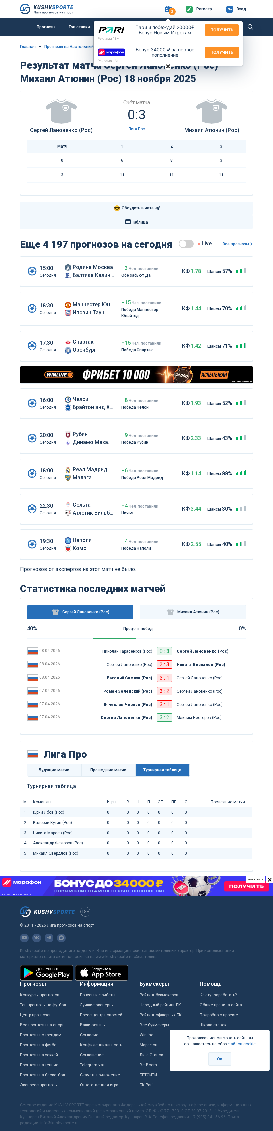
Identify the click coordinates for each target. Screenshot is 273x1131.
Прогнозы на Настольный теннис (76, 46)
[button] (168, 9)
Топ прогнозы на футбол (43, 1005)
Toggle (186, 244)
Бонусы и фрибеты (97, 995)
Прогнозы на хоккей (39, 1055)
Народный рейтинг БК (160, 1005)
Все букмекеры (154, 1025)
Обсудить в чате (134, 208)
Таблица (140, 222)
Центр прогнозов (36, 1015)
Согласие (89, 1035)
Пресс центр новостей (101, 1015)
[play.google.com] (46, 973)
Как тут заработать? (218, 995)
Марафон (148, 1045)
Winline (146, 1035)
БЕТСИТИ (148, 1075)
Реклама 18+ (108, 38)
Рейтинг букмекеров (159, 995)
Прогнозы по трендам (40, 1035)
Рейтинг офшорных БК (161, 1015)
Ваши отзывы (93, 1025)
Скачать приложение (100, 1075)
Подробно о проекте (219, 1015)
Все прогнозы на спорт (42, 1025)
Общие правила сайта (221, 1005)
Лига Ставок (151, 1055)
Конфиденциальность (101, 1045)
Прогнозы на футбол (39, 1045)
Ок (219, 1059)
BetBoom (148, 1065)
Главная (28, 46)
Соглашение (92, 1055)
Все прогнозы (236, 244)
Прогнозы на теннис (39, 1065)
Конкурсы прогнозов (39, 995)
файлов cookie (242, 1044)
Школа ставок (213, 1025)
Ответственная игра (99, 1085)
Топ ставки (79, 27)
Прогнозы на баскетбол (42, 1075)
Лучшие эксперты (97, 1005)
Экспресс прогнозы (39, 1085)
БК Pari (146, 1085)
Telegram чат (92, 1065)
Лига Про (136, 129)
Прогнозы (46, 27)
